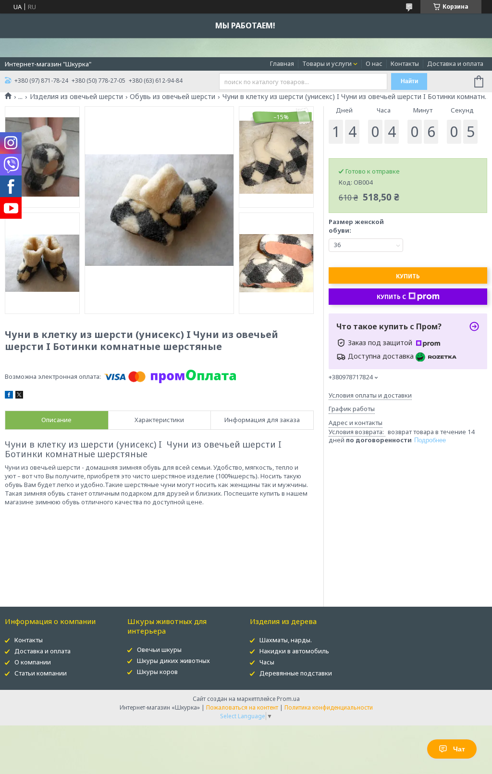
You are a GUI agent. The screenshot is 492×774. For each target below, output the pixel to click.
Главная (282, 63)
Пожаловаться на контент (242, 707)
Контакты (405, 63)
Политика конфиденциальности (328, 707)
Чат (459, 749)
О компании (32, 662)
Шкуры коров (157, 671)
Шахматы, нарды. (285, 640)
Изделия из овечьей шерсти (76, 96)
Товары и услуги (327, 63)
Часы (266, 662)
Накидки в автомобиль (294, 651)
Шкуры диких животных (173, 660)
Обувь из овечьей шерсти (172, 96)
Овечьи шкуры (159, 649)
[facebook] (9, 396)
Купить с (391, 297)
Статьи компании (40, 673)
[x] (19, 396)
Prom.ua (288, 699)
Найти (409, 81)
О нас (374, 63)
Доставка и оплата (455, 63)
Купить (408, 276)
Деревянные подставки (295, 673)
